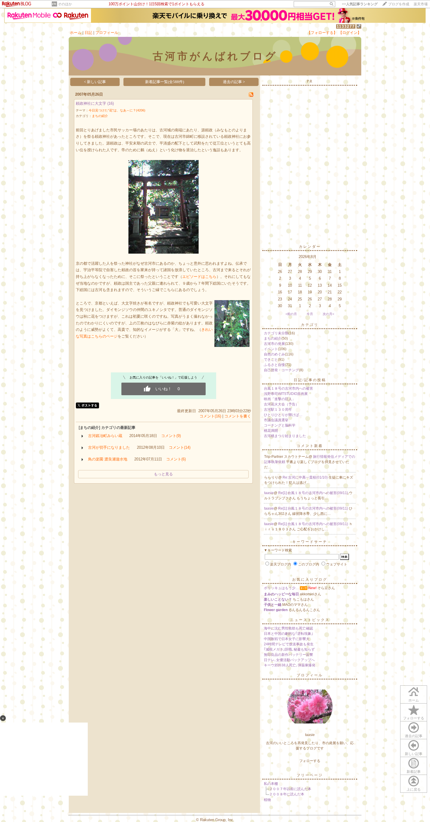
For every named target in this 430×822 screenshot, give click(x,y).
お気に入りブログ (309, 579)
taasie (269, 493)
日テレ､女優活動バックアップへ (289, 660)
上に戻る (414, 789)
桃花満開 (271, 431)
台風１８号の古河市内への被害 (288, 388)
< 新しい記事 (95, 82)
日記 (88, 32)
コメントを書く (237, 416)
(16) (110, 103)
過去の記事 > (234, 82)
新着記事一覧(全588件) (164, 82)
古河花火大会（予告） (281, 404)
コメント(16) (210, 416)
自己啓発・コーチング (281, 370)
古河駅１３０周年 (278, 409)
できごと (271, 359)
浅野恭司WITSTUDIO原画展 (286, 394)
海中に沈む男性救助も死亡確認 (288, 628)
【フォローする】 (322, 32)
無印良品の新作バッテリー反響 (288, 655)
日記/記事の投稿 (310, 380)
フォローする (413, 718)
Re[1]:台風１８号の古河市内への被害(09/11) (313, 493)
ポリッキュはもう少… (281, 588)
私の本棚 (271, 784)
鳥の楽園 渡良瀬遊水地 (107, 459)
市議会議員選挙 (276, 420)
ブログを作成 (398, 4)
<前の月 (291, 314)
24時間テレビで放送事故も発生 (289, 644)
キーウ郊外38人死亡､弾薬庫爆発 (289, 665)
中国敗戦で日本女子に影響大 (286, 639)
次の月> (328, 314)
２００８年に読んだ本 (286, 794)
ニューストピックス (310, 620)
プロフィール (106, 32)
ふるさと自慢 (274, 365)
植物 (267, 800)
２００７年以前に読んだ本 (290, 789)
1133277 (346, 26)
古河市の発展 (274, 344)
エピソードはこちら (199, 276)
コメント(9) (171, 436)
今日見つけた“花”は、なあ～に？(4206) (117, 110)
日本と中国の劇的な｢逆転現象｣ (288, 634)
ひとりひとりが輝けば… (283, 415)
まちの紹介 (100, 116)
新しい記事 (413, 754)
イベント (271, 349)
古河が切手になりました (109, 447)
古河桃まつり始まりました (285, 436)
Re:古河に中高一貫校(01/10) (305, 477)
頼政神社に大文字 (91, 103)
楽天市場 (421, 4)
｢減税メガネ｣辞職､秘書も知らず (289, 649)
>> (360, 4)
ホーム (75, 32)
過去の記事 (413, 736)
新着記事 (414, 772)
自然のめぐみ (274, 354)
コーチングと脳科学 (279, 425)
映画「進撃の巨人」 (279, 399)
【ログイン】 (349, 32)
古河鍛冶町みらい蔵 (105, 436)
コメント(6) (176, 459)
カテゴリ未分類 (276, 333)
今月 (310, 314)
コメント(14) (179, 447)
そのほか (65, 4)
